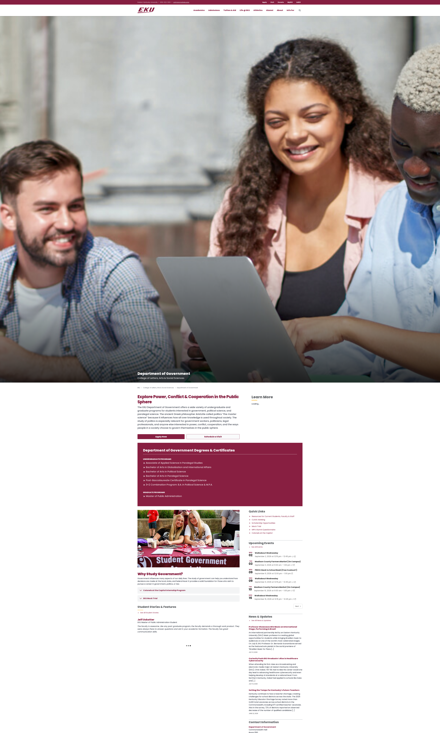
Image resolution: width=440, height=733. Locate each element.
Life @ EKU (245, 10)
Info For (290, 10)
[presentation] (151, 631)
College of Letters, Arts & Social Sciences (158, 388)
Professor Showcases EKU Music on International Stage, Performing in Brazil (273, 628)
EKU (139, 388)
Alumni (269, 10)
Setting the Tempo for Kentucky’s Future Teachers (274, 690)
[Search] (299, 10)
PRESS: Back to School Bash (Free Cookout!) (276, 570)
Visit (272, 2)
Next (297, 606)
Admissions (214, 10)
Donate (281, 2)
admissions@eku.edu (181, 2)
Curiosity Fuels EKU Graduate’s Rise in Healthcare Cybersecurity (273, 659)
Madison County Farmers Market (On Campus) (278, 561)
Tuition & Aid (229, 10)
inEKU (298, 2)
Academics (199, 10)
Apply (264, 2)
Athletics (258, 10)
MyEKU (290, 2)
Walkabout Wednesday (266, 553)
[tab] (186, 645)
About (280, 10)
